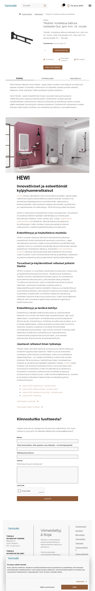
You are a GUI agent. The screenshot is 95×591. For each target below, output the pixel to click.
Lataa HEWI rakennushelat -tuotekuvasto (40, 389)
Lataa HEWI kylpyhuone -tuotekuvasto (39, 386)
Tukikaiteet (38, 14)
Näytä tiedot (80, 581)
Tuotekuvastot (81, 526)
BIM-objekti (80, 59)
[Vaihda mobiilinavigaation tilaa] (90, 6)
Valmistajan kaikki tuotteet (28, 407)
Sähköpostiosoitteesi (26, 453)
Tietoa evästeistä (82, 554)
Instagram (79, 531)
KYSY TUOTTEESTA (52, 67)
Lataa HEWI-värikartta (31, 396)
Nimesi (20, 437)
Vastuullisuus (75, 78)
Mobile (67, 363)
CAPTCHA (20, 485)
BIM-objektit (80, 535)
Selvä (74, 587)
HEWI (45, 20)
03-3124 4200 (77, 5)
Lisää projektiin (61, 50)
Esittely (19, 78)
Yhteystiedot (80, 539)
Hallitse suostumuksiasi (47, 587)
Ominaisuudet (47, 78)
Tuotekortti (50, 59)
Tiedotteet (79, 543)
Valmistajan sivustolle (26, 401)
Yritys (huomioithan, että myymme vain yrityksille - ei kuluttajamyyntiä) (45, 445)
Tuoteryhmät (27, 14)
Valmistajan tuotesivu (65, 59)
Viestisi (20, 461)
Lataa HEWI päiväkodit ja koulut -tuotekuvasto (42, 392)
